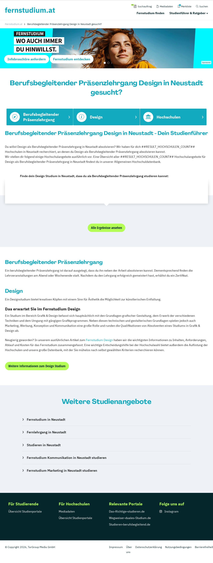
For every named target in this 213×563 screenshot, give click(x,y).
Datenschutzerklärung (148, 547)
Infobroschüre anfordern (26, 59)
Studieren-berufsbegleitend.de (129, 524)
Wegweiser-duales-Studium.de (130, 518)
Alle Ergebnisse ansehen (106, 227)
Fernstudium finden (150, 13)
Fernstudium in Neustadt (46, 419)
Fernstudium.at (13, 24)
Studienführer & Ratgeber (187, 13)
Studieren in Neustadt (43, 445)
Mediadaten (67, 511)
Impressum (116, 547)
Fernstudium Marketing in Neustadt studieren (62, 470)
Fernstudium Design (99, 340)
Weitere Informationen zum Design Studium (37, 366)
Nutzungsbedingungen (178, 547)
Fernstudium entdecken (71, 59)
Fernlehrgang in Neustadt (46, 432)
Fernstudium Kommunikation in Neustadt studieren (66, 457)
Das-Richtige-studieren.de (127, 511)
